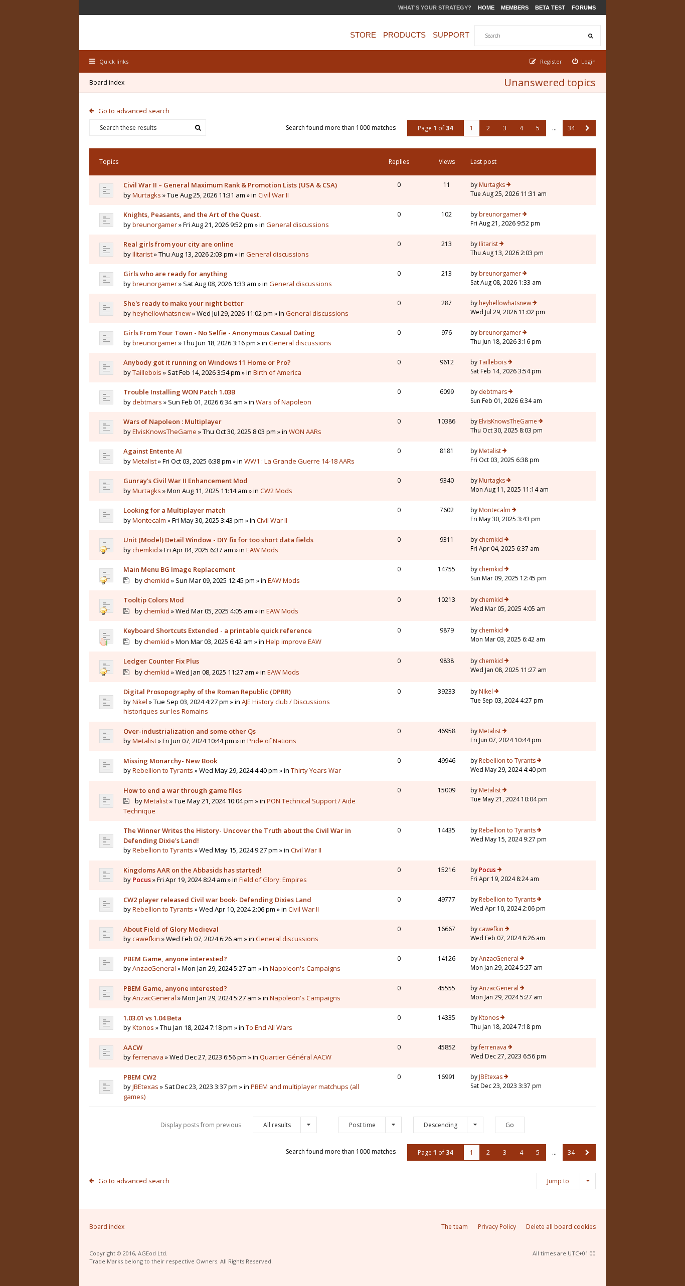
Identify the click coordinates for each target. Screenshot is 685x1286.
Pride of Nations (271, 740)
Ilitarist (142, 254)
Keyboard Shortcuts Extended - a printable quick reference (217, 630)
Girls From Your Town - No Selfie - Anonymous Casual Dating (219, 332)
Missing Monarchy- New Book (170, 760)
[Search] (590, 36)
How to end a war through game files (182, 790)
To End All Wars (269, 1027)
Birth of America (277, 372)
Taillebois (146, 372)
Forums (584, 8)
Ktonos (143, 1027)
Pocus (141, 879)
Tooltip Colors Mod (153, 599)
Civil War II (273, 194)
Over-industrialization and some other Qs (189, 731)
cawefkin (146, 938)
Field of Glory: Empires (273, 879)
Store (363, 35)
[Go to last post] (508, 184)
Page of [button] (435, 128)
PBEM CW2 (139, 1077)
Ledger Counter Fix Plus (161, 661)
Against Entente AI (152, 451)
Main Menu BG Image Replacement (179, 569)
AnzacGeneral (154, 968)
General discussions (297, 224)
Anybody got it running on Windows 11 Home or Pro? (207, 362)
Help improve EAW (293, 641)
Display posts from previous (225, 1125)
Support (451, 35)
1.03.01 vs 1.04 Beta (152, 1017)
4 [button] (521, 128)
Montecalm (149, 520)
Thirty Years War (316, 770)
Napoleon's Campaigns (305, 968)
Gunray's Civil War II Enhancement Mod (185, 480)
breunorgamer (154, 224)
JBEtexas (145, 1086)
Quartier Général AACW (295, 1056)
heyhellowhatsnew (161, 313)
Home (486, 8)
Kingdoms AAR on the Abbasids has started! (192, 870)
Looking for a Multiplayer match (174, 510)
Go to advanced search (133, 110)
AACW (132, 1047)
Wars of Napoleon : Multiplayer (172, 421)
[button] (587, 128)
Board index (106, 82)
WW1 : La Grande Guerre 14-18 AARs (299, 461)
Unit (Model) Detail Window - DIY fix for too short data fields (218, 539)
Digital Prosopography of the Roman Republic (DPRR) (207, 691)
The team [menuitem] (454, 1226)
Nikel (139, 701)
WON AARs (305, 431)
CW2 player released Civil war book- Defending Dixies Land (217, 899)
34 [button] (571, 128)
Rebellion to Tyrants (162, 770)
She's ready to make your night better (183, 303)
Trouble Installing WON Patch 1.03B (179, 391)
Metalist (144, 461)
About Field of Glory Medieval (171, 929)
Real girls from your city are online (178, 244)
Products (404, 35)
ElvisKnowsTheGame (164, 431)
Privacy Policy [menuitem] (497, 1226)
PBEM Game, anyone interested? (175, 958)
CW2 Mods (276, 490)
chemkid (145, 549)
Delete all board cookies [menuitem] (561, 1226)
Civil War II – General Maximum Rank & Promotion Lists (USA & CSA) (230, 184)
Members (515, 8)
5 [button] (538, 128)
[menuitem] (584, 61)
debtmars (147, 401)
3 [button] (504, 128)
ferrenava (147, 1056)
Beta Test (550, 8)
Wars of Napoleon (283, 401)
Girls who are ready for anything (175, 273)
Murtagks (146, 194)
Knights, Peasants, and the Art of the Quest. (192, 214)
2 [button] (488, 128)
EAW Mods (262, 549)
